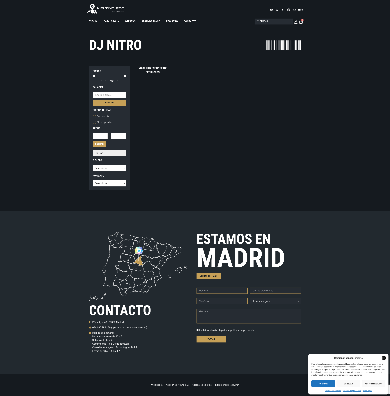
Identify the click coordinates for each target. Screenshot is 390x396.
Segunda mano (151, 21)
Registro (172, 21)
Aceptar (323, 383)
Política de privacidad (352, 390)
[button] (383, 358)
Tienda (93, 21)
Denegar (348, 383)
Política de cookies (333, 390)
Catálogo (110, 21)
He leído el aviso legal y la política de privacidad (227, 330)
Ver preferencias (374, 383)
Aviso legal (367, 390)
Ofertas (130, 21)
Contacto (190, 21)
